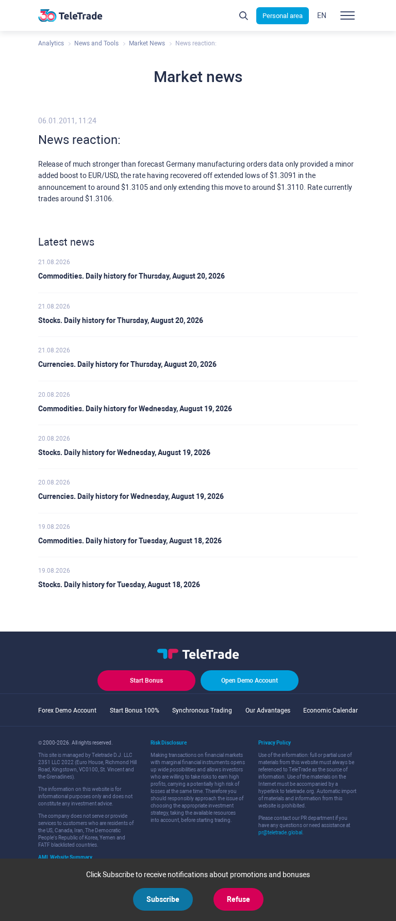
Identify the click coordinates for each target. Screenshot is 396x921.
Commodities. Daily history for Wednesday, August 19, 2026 (135, 409)
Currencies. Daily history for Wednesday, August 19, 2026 (131, 496)
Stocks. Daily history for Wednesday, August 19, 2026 (124, 452)
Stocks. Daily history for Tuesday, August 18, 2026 (119, 584)
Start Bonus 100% (134, 710)
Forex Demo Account (67, 710)
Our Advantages (267, 710)
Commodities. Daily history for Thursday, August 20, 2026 (131, 276)
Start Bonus (146, 680)
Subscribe (162, 899)
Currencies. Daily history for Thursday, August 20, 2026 (127, 364)
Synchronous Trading (202, 710)
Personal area (282, 16)
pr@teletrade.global (280, 832)
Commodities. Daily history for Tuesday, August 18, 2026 (130, 541)
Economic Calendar (330, 710)
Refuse (238, 899)
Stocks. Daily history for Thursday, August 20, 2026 (120, 320)
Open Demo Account (249, 680)
